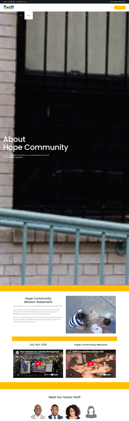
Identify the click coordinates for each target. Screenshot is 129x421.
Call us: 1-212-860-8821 (9, 1)
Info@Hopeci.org (21, 1)
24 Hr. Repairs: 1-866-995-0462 (117, 1)
